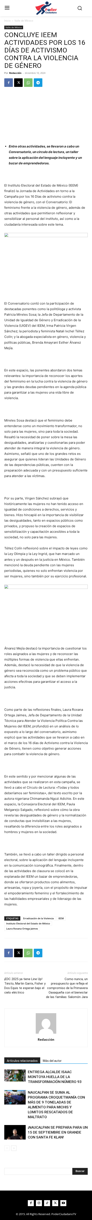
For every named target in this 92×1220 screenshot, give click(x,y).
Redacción (15, 72)
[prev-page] (7, 1148)
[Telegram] (38, 82)
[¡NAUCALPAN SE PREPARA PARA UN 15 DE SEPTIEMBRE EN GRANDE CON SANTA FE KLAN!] (15, 1132)
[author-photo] (46, 1033)
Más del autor (52, 1060)
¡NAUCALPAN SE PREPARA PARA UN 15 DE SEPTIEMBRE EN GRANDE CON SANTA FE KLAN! (58, 1132)
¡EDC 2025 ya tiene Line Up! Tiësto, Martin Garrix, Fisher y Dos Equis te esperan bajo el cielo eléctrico (25, 985)
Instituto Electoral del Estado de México (28, 923)
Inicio (7, 20)
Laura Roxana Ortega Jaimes (22, 928)
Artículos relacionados (22, 1060)
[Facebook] (8, 82)
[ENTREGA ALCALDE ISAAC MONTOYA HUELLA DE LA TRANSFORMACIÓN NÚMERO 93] (15, 1075)
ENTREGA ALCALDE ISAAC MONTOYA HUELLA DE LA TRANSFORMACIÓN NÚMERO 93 (55, 1077)
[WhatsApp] (28, 82)
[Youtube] (63, 1203)
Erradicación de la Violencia (38, 918)
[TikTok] (47, 1203)
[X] (18, 82)
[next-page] (13, 1148)
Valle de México (24, 20)
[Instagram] (39, 1203)
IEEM (61, 918)
